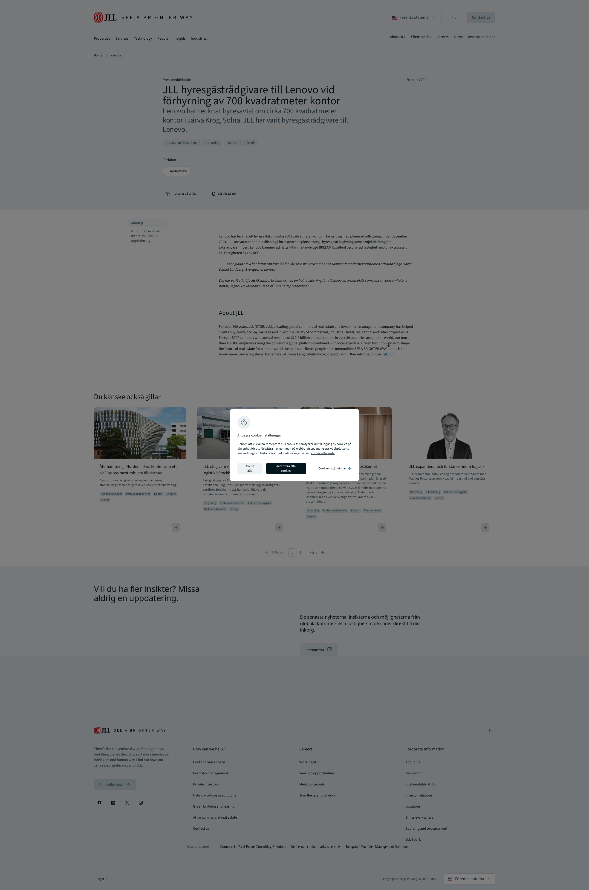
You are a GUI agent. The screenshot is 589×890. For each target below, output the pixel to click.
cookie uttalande (323, 453)
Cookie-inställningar (335, 468)
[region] (294, 445)
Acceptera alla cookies (286, 468)
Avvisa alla (249, 468)
